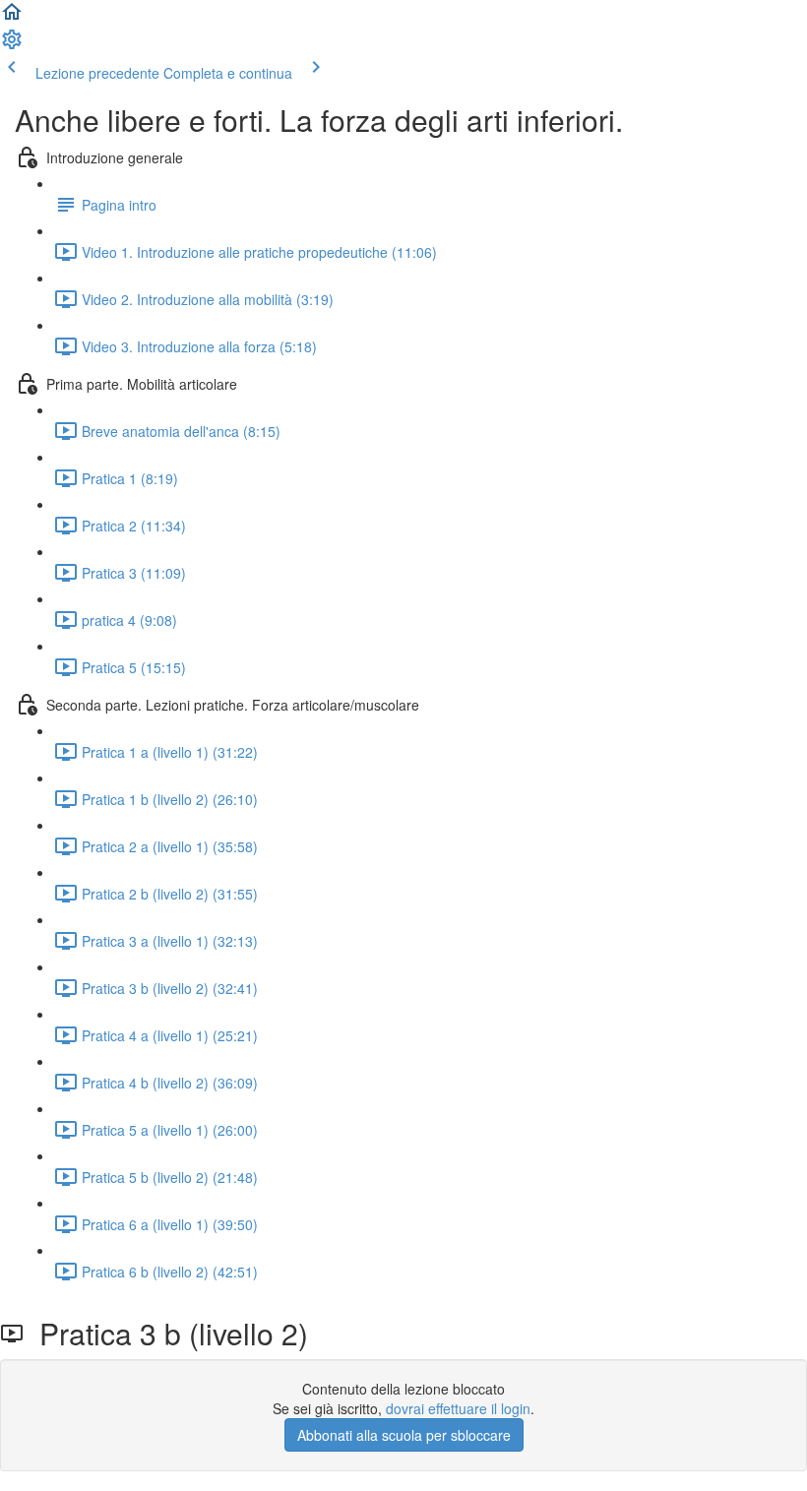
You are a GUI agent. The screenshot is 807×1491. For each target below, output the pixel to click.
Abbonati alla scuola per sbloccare (404, 1435)
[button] (12, 18)
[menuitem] (12, 45)
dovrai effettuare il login (458, 1408)
